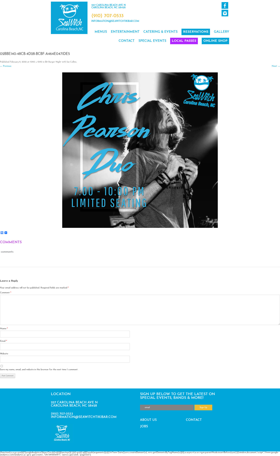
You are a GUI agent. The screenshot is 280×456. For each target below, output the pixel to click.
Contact (126, 41)
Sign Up (203, 407)
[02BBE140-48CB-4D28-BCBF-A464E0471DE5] (140, 150)
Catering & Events (160, 32)
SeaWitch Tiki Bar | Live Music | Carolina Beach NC (69, 18)
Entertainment (125, 32)
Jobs (144, 426)
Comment (5, 292)
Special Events (152, 41)
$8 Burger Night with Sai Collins (60, 62)
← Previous (5, 66)
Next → (276, 66)
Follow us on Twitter (225, 13)
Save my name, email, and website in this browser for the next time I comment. (39, 369)
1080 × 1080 (36, 62)
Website (4, 354)
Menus (101, 32)
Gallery (221, 32)
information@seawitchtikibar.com (115, 21)
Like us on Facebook (225, 5)
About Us (148, 420)
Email (3, 341)
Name (4, 328)
